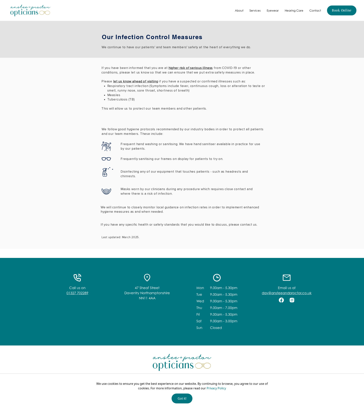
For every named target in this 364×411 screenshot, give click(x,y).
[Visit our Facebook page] (281, 300)
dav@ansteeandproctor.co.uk (286, 293)
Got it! (182, 398)
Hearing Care (294, 10)
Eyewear (273, 10)
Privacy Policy (216, 388)
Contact (315, 10)
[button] (239, 10)
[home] (30, 10)
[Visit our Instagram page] (292, 300)
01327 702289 (77, 293)
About (239, 10)
